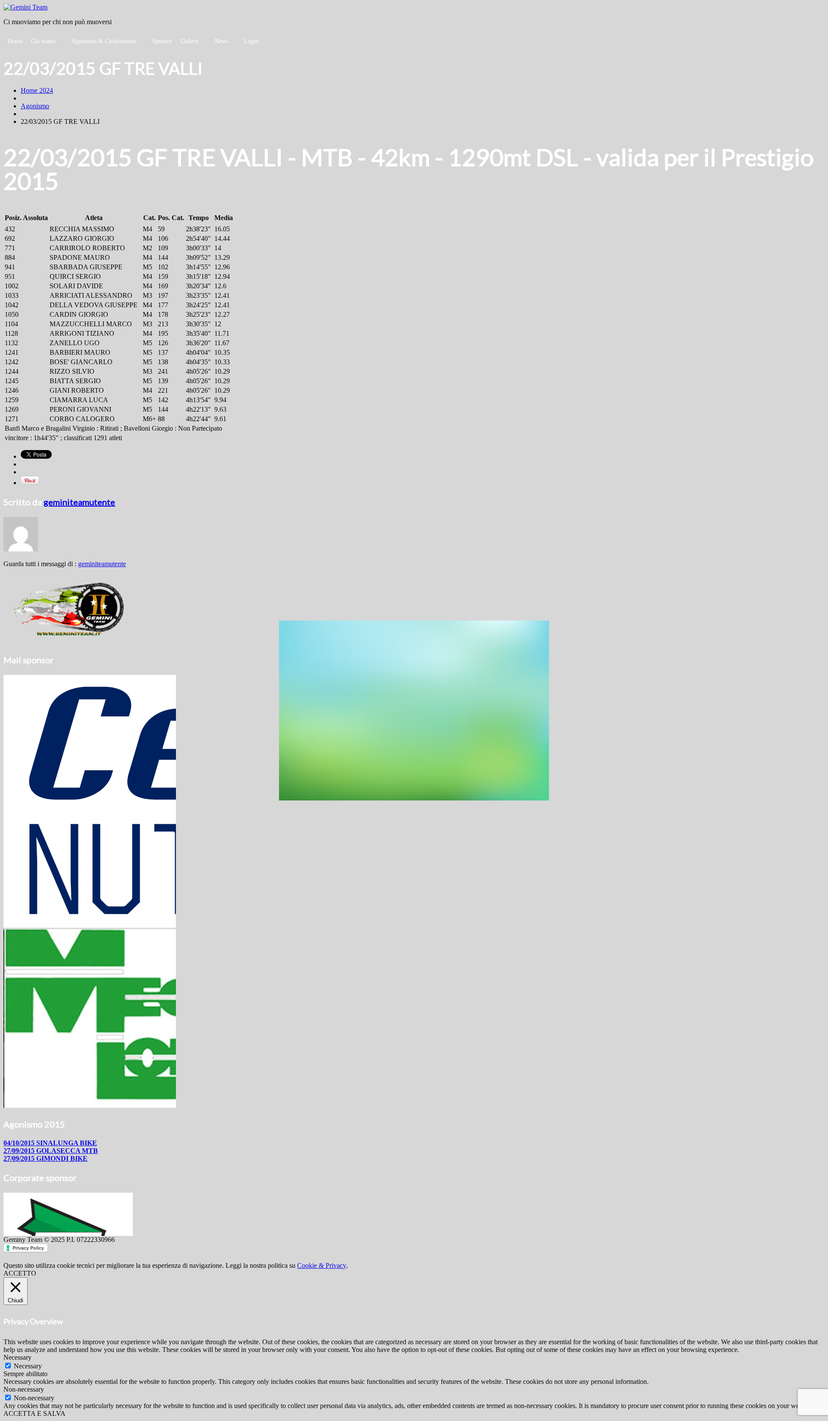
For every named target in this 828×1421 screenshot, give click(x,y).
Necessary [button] (17, 1357)
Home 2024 (37, 90)
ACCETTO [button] (19, 1273)
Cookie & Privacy (321, 1265)
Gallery (190, 41)
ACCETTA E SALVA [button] (34, 1413)
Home (15, 41)
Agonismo (35, 106)
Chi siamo (43, 41)
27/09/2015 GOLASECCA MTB (50, 1150)
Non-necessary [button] (23, 1389)
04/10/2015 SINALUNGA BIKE (50, 1143)
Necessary (28, 1366)
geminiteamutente (79, 502)
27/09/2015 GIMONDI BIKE (45, 1158)
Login (251, 41)
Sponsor (162, 41)
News (221, 41)
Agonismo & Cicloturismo (104, 41)
